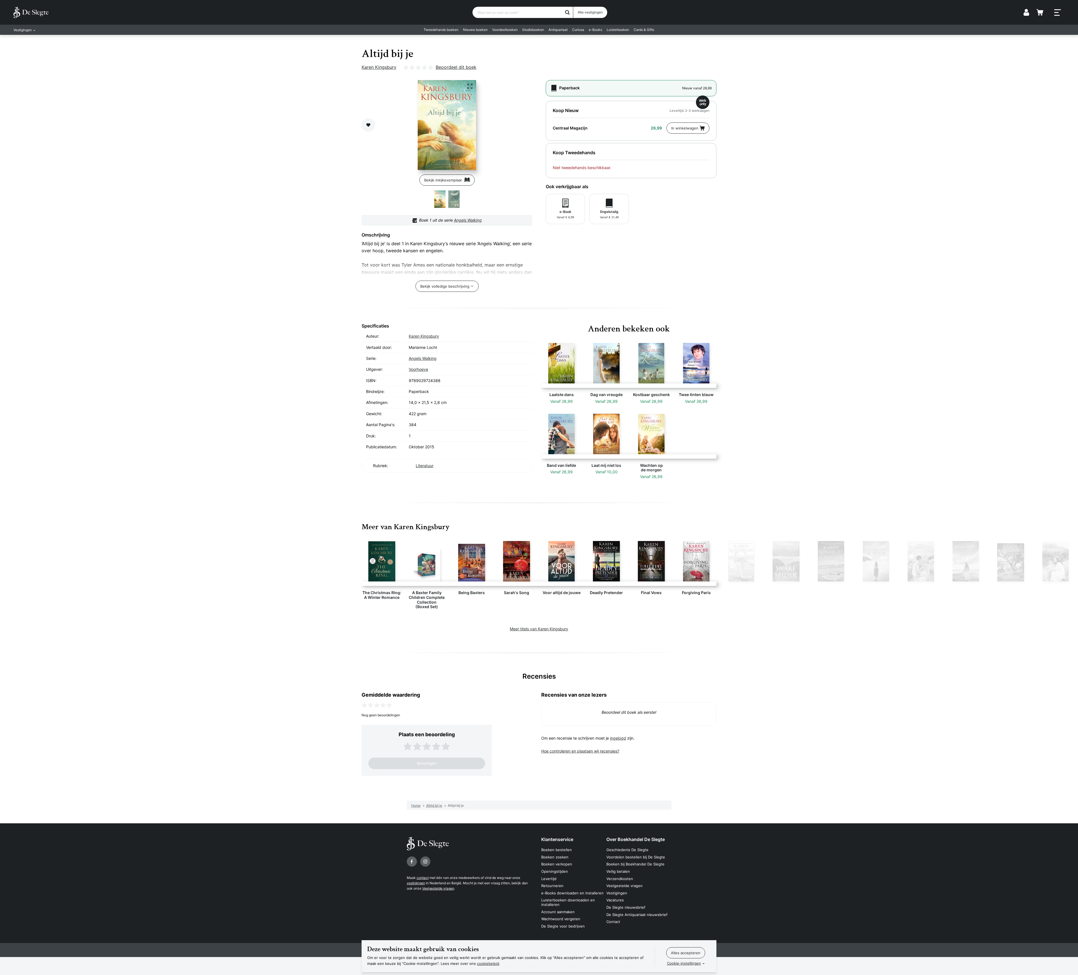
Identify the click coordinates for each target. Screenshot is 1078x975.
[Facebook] (412, 861)
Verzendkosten (619, 878)
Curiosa (578, 30)
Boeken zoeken (554, 857)
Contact (613, 921)
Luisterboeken (618, 30)
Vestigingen (616, 893)
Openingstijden (554, 871)
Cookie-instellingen (684, 963)
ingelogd (618, 738)
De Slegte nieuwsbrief (625, 907)
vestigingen (416, 883)
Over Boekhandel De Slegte (635, 839)
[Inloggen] (1026, 12)
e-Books (595, 30)
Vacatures (615, 900)
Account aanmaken (558, 912)
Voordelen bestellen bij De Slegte (635, 857)
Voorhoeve (418, 369)
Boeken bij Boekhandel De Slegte (635, 864)
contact (423, 878)
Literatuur (424, 465)
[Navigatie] (1057, 13)
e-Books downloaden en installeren (572, 893)
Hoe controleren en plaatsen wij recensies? (580, 751)
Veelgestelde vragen (438, 888)
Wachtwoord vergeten (560, 919)
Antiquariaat (558, 30)
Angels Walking (468, 220)
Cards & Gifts (644, 30)
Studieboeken (533, 30)
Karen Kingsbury (379, 67)
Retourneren (552, 885)
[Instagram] (425, 861)
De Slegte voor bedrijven (563, 926)
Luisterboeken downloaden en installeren (568, 902)
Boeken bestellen (556, 849)
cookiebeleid (488, 963)
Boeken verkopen (556, 864)
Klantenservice (557, 839)
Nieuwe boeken (475, 30)
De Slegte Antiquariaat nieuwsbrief (637, 914)
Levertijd (548, 878)
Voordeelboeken (505, 30)
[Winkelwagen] (1040, 12)
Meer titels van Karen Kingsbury (539, 628)
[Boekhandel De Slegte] (31, 12)
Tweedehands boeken (441, 30)
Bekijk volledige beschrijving (444, 286)
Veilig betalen (618, 871)
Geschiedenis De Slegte (627, 849)
